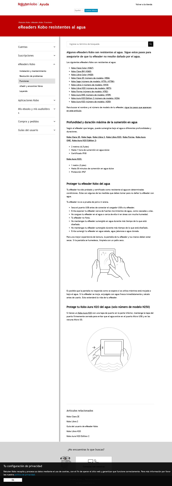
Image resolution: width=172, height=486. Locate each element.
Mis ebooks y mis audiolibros (34, 110)
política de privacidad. (25, 474)
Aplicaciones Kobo (28, 100)
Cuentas (22, 47)
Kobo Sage (86, 137)
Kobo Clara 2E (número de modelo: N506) (90, 78)
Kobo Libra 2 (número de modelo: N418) (90, 84)
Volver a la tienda (143, 4)
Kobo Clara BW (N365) (81, 71)
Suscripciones (26, 55)
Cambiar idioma (91, 10)
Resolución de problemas (31, 76)
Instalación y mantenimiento (33, 71)
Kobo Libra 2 (99, 137)
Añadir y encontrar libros (31, 86)
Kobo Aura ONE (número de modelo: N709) (91, 95)
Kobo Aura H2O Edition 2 (84, 140)
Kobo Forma (128, 137)
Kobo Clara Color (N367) (82, 68)
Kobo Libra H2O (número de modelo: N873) (91, 88)
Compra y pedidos (28, 121)
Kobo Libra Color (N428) (82, 74)
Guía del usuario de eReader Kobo (82, 426)
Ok (13, 480)
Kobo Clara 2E (73, 137)
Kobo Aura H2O (74, 159)
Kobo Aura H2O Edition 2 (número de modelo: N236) (95, 98)
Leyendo (23, 91)
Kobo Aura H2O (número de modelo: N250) (91, 101)
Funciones (48, 22)
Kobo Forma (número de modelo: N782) (89, 91)
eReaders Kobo (37, 22)
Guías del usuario (28, 130)
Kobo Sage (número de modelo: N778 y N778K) (92, 81)
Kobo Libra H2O (113, 137)
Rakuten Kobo (24, 22)
